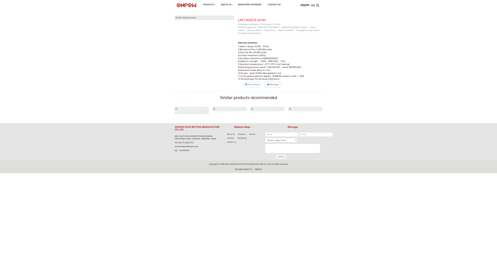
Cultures (230, 138)
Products (208, 4)
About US (226, 4)
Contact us (231, 142)
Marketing (242, 138)
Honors (252, 134)
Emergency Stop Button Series (305, 115)
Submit (281, 156)
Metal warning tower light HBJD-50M (192, 118)
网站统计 (258, 169)
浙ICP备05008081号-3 (244, 169)
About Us (231, 134)
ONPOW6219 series (229, 115)
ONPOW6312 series (267, 115)
